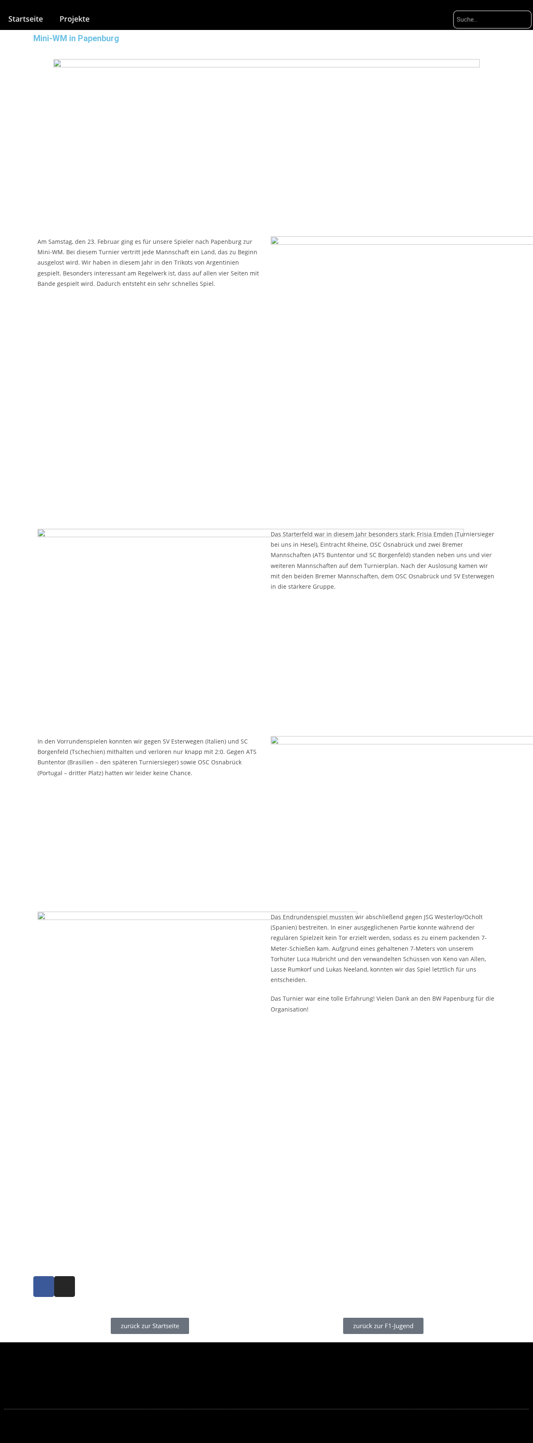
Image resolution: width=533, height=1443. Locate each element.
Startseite (25, 19)
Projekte (75, 19)
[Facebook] (43, 1286)
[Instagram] (64, 1286)
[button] (41, 1205)
